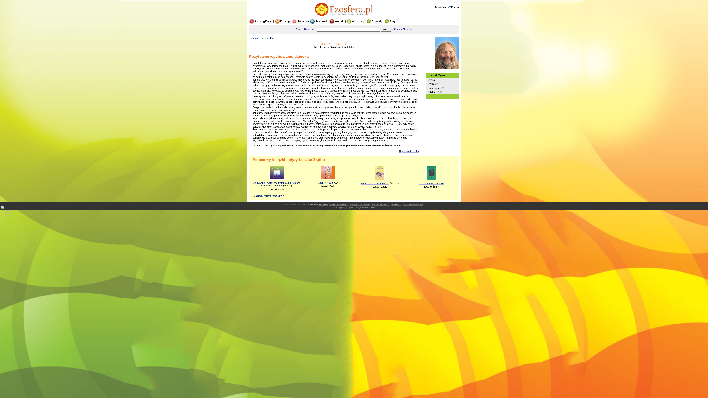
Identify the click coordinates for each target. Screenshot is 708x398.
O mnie (431, 79)
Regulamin (323, 204)
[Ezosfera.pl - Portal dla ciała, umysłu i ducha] (345, 17)
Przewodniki (434, 88)
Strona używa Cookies (360, 204)
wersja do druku (410, 151)
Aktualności (396, 204)
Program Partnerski (380, 204)
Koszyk (455, 7)
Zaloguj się (440, 7)
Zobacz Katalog (304, 29)
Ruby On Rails (368, 207)
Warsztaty (358, 21)
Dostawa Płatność (312, 21)
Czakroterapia (325, 182)
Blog (393, 21)
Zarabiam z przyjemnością (375, 183)
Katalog (285, 21)
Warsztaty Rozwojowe (413, 204)
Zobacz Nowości (403, 29)
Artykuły (377, 21)
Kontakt (339, 21)
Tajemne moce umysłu (431, 183)
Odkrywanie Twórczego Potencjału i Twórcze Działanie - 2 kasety (276, 184)
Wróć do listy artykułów (261, 38)
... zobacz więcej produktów (268, 195)
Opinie (431, 84)
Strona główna (263, 21)
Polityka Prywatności (338, 204)
